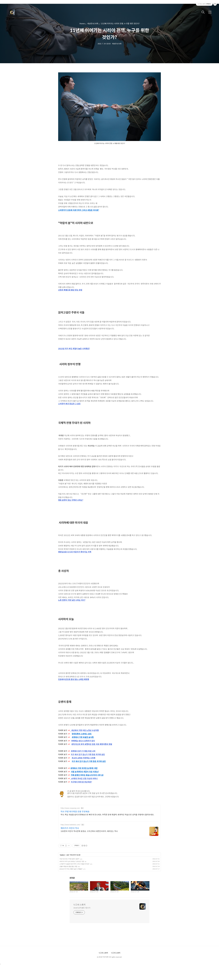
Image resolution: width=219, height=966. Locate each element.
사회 (67, 855)
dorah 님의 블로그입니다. (82, 907)
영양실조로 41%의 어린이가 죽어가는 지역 (74, 552)
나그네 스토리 (79, 904)
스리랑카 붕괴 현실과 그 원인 (69, 404)
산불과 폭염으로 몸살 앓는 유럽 (68, 866)
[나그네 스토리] (20, 12)
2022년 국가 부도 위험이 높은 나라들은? (71, 869)
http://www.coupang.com (70, 808)
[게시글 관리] (68, 845)
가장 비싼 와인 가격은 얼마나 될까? (69, 859)
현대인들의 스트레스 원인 (82, 733)
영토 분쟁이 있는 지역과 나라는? (70, 500)
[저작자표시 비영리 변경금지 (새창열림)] (84, 846)
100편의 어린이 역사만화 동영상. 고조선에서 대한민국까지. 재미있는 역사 (89, 831)
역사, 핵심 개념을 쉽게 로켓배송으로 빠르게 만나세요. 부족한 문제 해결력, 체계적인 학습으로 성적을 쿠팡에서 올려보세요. (107, 814)
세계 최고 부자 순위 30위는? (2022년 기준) (71, 861)
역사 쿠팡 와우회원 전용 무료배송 (75, 811)
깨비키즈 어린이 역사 (70, 828)
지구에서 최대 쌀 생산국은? (81, 781)
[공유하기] (66, 845)
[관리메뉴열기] (215, 4)
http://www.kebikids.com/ (70, 825)
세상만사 (62, 855)
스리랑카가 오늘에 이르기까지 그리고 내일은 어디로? (74, 864)
